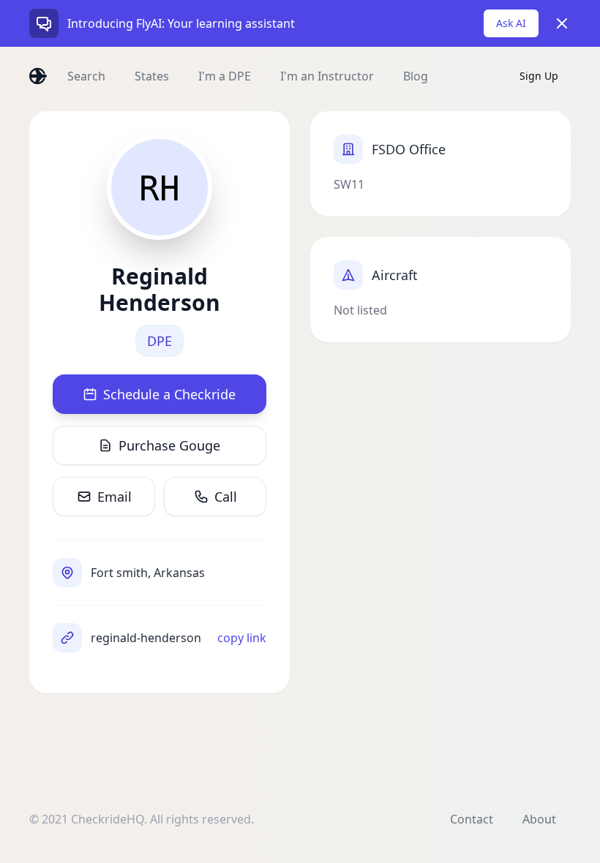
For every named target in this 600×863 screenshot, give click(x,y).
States (152, 76)
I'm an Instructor (327, 76)
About (539, 819)
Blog (415, 76)
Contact (471, 819)
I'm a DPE (224, 76)
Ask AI (511, 23)
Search (86, 76)
